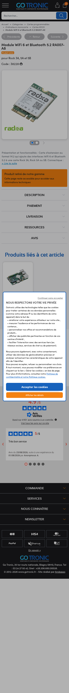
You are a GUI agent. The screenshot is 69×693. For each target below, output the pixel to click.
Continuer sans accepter (50, 298)
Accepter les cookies (34, 387)
